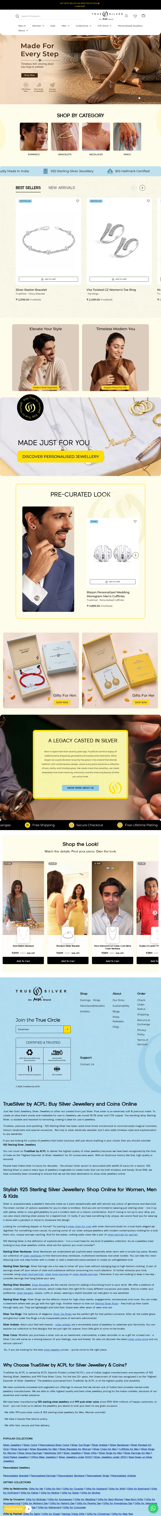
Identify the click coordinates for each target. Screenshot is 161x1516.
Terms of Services (142, 1042)
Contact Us (87, 1064)
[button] (134, 98)
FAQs (116, 1026)
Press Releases (118, 1019)
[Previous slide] (25, 555)
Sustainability (121, 1005)
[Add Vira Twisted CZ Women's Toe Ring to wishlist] (148, 200)
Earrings (85, 1000)
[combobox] (49, 15)
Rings (96, 1000)
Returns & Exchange (143, 1022)
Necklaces (86, 1005)
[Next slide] (135, 555)
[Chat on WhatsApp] (153, 1508)
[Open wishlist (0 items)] (134, 15)
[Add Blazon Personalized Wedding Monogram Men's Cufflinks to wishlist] (135, 521)
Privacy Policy (141, 1032)
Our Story (119, 1000)
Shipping (143, 1014)
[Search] (17, 16)
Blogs (116, 1011)
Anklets (85, 1011)
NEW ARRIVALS (62, 187)
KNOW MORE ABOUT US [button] (80, 788)
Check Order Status (141, 1004)
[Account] (126, 16)
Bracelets (99, 1005)
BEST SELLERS (28, 187)
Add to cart (23, 961)
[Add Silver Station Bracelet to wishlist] (77, 200)
